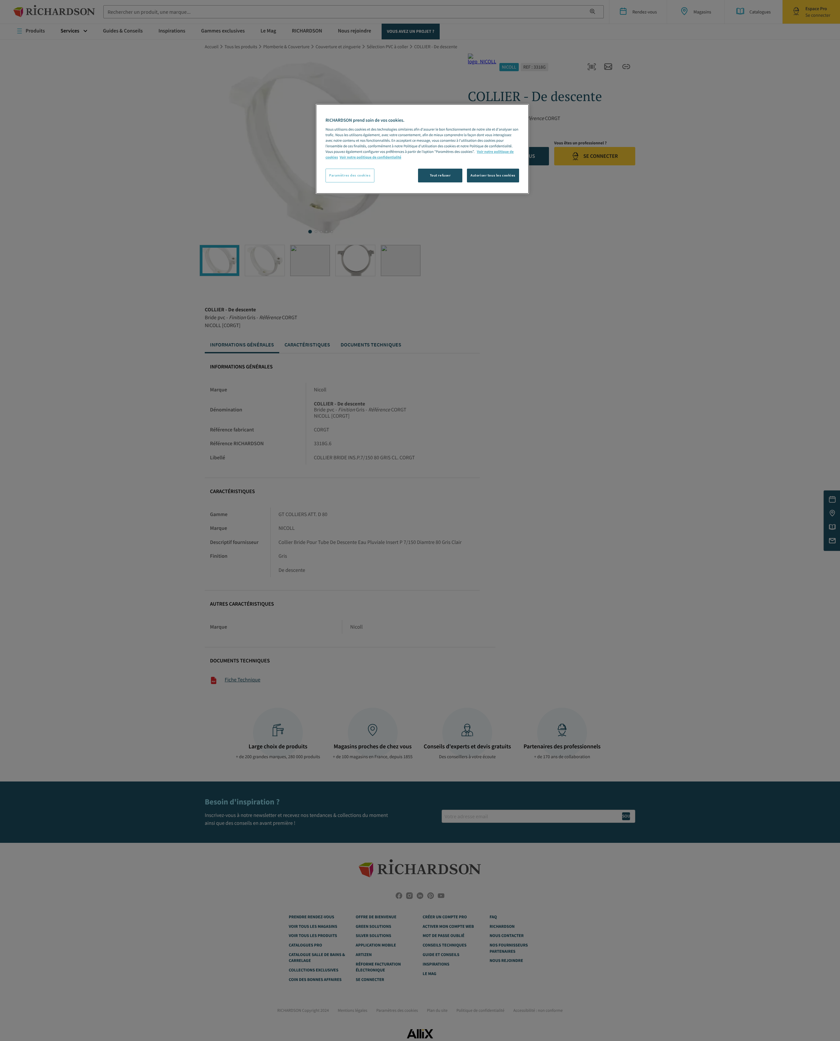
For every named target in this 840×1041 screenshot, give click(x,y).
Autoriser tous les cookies (493, 175)
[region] (422, 149)
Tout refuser (440, 175)
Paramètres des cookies (350, 175)
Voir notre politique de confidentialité (370, 157)
